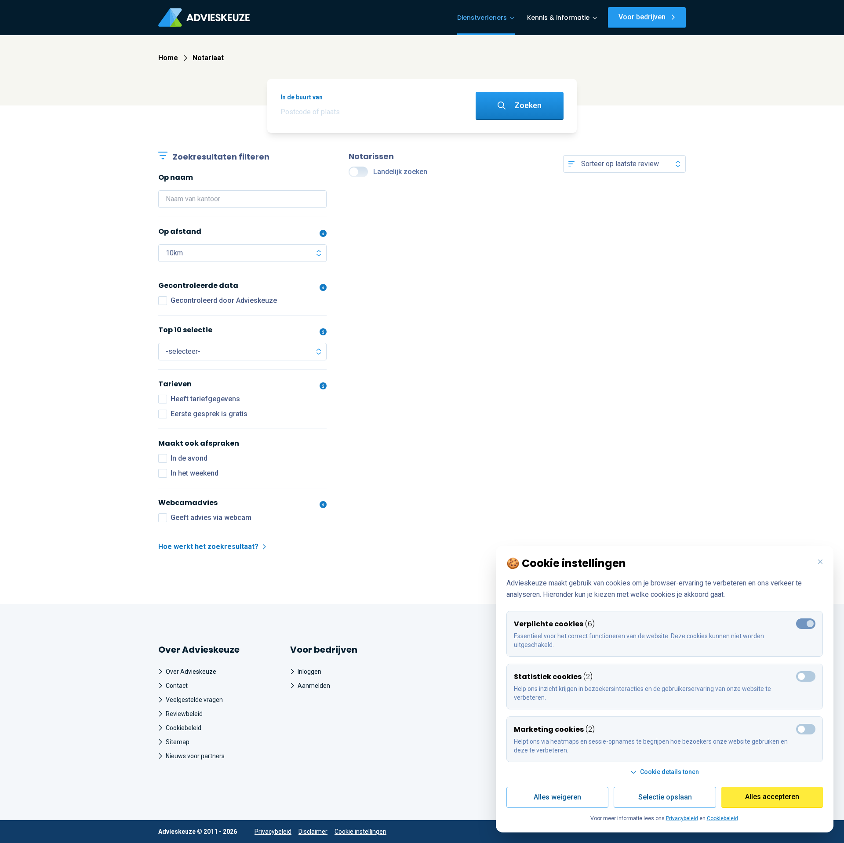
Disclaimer (312, 831)
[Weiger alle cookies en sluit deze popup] (820, 562)
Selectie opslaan (665, 797)
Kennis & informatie (558, 17)
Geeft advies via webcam (211, 517)
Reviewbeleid (184, 713)
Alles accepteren (772, 796)
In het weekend (194, 473)
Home (168, 58)
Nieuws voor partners (195, 755)
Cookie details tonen (669, 771)
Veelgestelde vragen (194, 699)
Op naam (175, 177)
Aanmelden (314, 685)
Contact (177, 685)
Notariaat (208, 58)
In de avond (189, 458)
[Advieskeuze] (204, 17)
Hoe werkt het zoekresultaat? (208, 546)
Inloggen (309, 671)
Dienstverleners (482, 17)
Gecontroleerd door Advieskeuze (224, 300)
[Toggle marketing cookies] (805, 676)
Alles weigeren (557, 797)
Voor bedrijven (642, 17)
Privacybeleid (273, 831)
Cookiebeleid (183, 727)
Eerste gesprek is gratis (209, 414)
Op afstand (179, 231)
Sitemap (177, 741)
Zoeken (528, 105)
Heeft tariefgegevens (205, 399)
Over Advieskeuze (191, 671)
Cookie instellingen (360, 831)
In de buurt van (301, 97)
